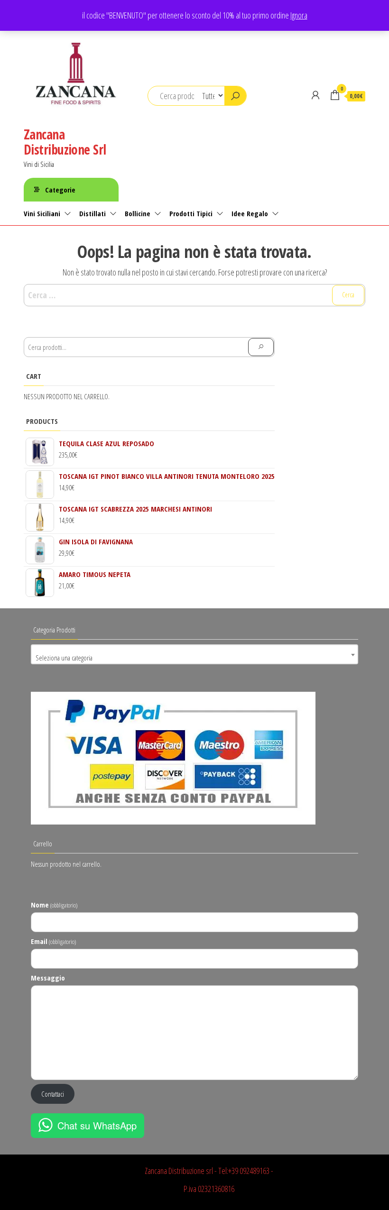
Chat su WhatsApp (97, 1125)
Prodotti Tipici (191, 213)
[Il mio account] (315, 94)
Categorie (60, 189)
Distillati (92, 213)
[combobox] (194, 654)
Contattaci (52, 1094)
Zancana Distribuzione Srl (65, 141)
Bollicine (137, 213)
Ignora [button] (298, 15)
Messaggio (48, 977)
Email (53, 941)
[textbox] (194, 657)
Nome (54, 904)
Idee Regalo (250, 213)
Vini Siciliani (42, 213)
